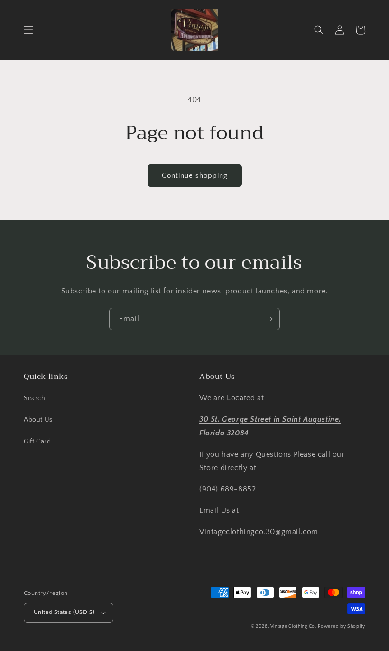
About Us (38, 420)
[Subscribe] (269, 319)
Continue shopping (195, 175)
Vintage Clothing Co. (293, 626)
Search (35, 398)
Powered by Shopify (341, 626)
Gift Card (37, 441)
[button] (28, 29)
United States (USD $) (64, 612)
